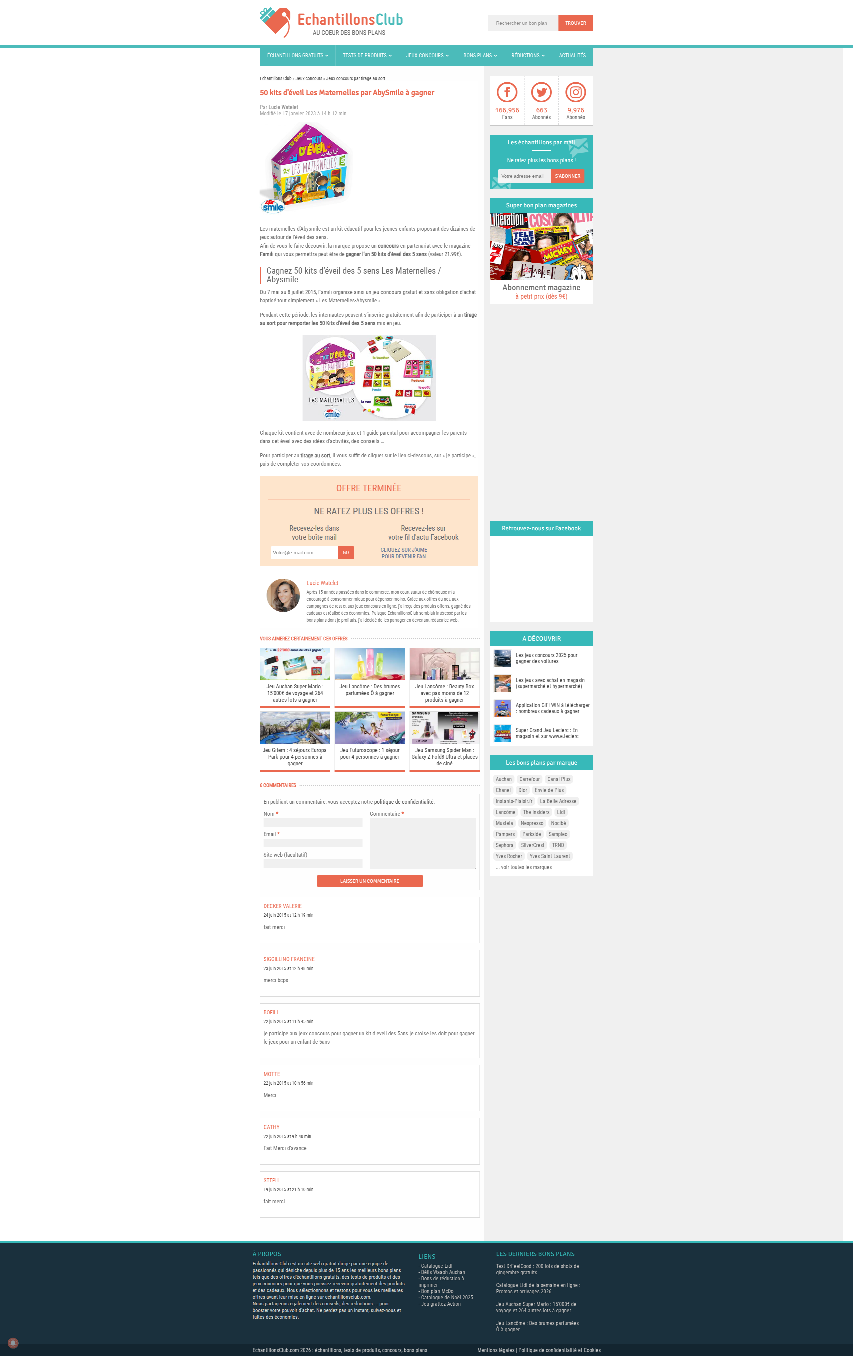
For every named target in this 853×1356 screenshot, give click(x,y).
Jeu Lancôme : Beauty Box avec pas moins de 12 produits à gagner (444, 693)
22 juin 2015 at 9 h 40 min (287, 1136)
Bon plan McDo (437, 1291)
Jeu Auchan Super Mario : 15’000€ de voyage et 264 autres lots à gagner (295, 693)
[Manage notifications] (13, 1343)
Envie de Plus (549, 790)
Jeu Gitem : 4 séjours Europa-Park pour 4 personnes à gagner (295, 757)
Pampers (505, 834)
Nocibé (558, 823)
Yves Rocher (509, 856)
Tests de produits (365, 55)
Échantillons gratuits (295, 55)
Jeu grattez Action (441, 1304)
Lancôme (505, 812)
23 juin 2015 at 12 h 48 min (289, 968)
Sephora (504, 845)
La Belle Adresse (558, 801)
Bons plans (477, 55)
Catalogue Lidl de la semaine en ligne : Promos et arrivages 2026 (538, 1288)
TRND (558, 845)
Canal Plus (558, 779)
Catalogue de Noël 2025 (447, 1297)
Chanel (503, 790)
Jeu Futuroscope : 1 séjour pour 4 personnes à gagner (370, 753)
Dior (522, 790)
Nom (269, 813)
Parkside (531, 834)
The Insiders (536, 812)
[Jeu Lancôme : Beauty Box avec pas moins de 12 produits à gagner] (444, 678)
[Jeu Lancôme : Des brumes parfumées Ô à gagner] (370, 678)
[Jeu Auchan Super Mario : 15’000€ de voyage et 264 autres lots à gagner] (295, 678)
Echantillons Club (276, 78)
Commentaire (387, 813)
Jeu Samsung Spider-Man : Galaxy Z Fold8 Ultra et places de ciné (445, 757)
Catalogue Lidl (436, 1266)
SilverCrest (532, 845)
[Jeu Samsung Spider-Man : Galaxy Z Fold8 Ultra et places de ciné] (444, 742)
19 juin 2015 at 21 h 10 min (289, 1189)
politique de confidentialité (403, 801)
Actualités (572, 55)
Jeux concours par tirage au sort (355, 78)
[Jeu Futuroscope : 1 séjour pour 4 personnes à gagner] (370, 742)
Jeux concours (424, 55)
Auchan (504, 779)
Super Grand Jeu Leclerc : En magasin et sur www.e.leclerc (547, 733)
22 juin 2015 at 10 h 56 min (289, 1083)
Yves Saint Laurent (550, 856)
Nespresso (532, 823)
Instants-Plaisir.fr (514, 801)
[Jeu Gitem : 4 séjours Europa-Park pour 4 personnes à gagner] (295, 742)
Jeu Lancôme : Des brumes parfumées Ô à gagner (370, 689)
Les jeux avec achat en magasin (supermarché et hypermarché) (550, 683)
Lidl (561, 812)
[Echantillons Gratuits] (331, 36)
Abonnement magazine (541, 291)
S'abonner (567, 176)
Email (270, 834)
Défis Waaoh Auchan (443, 1272)
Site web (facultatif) (285, 854)
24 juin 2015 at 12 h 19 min (289, 915)
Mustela (504, 823)
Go (346, 552)
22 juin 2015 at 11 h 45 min (289, 1021)
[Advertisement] (418, 168)
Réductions (525, 55)
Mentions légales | (497, 1350)
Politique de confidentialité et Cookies (559, 1350)
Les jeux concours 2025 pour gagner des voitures (546, 658)
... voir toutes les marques (524, 867)
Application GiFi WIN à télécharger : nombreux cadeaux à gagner (553, 708)
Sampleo (558, 834)
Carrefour (529, 779)
